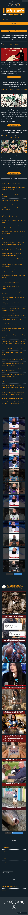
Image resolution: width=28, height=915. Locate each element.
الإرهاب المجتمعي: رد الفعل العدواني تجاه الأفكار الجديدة (13, 398)
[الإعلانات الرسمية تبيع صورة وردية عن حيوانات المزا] (14, 698)
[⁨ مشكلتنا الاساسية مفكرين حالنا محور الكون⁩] (14, 674)
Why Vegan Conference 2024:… (14, 1)
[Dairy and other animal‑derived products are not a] (14, 722)
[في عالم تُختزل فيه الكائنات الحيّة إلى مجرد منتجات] (14, 650)
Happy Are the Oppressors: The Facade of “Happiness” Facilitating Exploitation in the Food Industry (13, 387)
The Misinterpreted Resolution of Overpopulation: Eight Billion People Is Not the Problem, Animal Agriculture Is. (13, 194)
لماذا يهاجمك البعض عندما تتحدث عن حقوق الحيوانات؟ (12, 319)
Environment (6, 847)
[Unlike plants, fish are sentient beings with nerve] (14, 819)
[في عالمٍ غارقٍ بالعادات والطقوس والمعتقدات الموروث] (14, 626)
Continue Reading (13, 77)
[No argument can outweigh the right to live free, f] (14, 795)
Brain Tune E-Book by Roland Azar (9, 886)
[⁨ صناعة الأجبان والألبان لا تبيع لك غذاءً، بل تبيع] (14, 746)
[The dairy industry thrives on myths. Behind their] (14, 602)
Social (5, 862)
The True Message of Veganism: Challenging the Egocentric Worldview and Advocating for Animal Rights (13, 335)
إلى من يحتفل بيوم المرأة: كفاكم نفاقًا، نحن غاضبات (12, 348)
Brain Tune (6, 844)
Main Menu (13, 23)
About (3, 883)
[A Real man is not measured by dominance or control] (14, 771)
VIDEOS (4, 890)
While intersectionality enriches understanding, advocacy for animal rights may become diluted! (14, 131)
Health (5, 855)
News (5, 858)
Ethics (5, 851)
